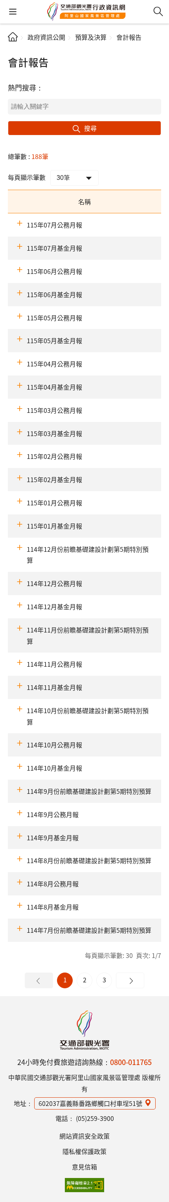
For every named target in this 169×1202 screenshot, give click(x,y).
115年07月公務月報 (54, 224)
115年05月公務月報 (54, 317)
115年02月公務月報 (54, 456)
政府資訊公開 (46, 37)
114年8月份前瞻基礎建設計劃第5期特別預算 (89, 860)
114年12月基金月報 (54, 606)
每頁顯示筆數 (27, 177)
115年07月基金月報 (54, 248)
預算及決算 (91, 37)
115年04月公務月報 (54, 363)
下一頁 (130, 980)
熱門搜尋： (25, 87)
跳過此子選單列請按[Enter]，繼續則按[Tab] (14, 49)
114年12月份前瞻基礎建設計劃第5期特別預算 (88, 554)
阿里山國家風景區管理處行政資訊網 (86, 12)
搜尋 (90, 128)
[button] (13, 11)
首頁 (13, 37)
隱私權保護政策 (84, 1151)
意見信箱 (84, 1166)
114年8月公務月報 (53, 883)
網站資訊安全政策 (84, 1136)
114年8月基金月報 (53, 907)
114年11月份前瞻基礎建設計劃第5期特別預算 (88, 635)
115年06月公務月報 (54, 271)
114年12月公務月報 (54, 583)
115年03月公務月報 (54, 410)
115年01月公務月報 (54, 502)
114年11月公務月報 (54, 664)
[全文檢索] (158, 12)
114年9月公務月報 (53, 814)
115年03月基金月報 (54, 433)
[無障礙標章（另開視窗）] (84, 1185)
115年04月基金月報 (54, 387)
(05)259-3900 (95, 1118)
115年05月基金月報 (54, 340)
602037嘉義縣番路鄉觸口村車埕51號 (90, 1103)
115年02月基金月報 (54, 479)
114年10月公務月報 (54, 744)
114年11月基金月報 (54, 687)
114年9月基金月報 (53, 837)
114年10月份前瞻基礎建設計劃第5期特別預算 (88, 716)
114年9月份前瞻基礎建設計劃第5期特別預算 (89, 791)
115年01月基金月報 (54, 526)
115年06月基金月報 (54, 294)
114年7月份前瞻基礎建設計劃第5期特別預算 (89, 930)
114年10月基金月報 (54, 768)
